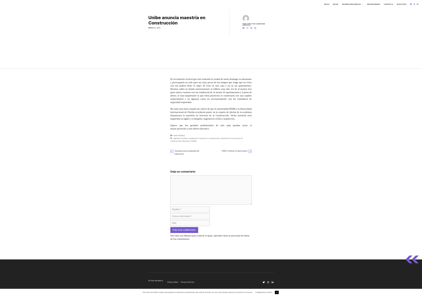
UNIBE (193, 141)
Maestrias (186, 141)
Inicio (326, 4)
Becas (335, 4)
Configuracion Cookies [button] (263, 292)
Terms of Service (187, 282)
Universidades (373, 4)
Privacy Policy (172, 282)
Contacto (388, 4)
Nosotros (402, 4)
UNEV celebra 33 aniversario (234, 151)
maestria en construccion (209, 138)
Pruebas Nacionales (351, 4)
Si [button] (276, 292)
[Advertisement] (211, 52)
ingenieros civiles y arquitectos (185, 138)
